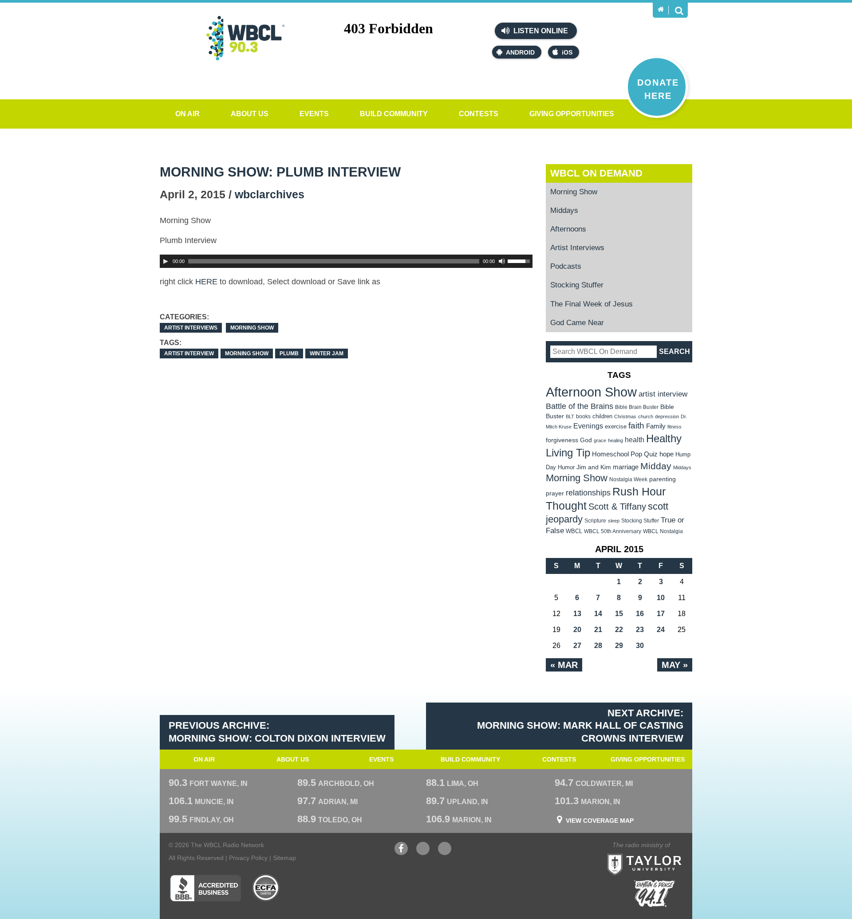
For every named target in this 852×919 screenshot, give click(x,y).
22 (619, 629)
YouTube (423, 853)
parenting (662, 479)
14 (598, 613)
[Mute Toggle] (501, 261)
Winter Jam (326, 353)
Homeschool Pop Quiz (625, 454)
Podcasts (565, 266)
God (586, 440)
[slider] (520, 260)
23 (640, 629)
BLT (570, 416)
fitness (674, 426)
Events (314, 114)
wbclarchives (269, 194)
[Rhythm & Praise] (654, 893)
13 (577, 613)
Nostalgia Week (628, 479)
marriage (626, 467)
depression (667, 416)
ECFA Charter (266, 888)
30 (640, 645)
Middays (564, 210)
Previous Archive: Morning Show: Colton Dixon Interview (277, 732)
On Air (187, 114)
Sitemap (284, 857)
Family (656, 426)
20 (577, 629)
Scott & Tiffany (617, 506)
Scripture (595, 520)
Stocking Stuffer (577, 285)
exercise (616, 426)
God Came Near (577, 322)
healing (615, 440)
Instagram (444, 853)
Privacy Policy (248, 857)
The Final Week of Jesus (591, 304)
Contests (478, 114)
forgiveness (562, 440)
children (602, 416)
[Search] (679, 10)
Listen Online (540, 31)
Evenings (588, 426)
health (634, 440)
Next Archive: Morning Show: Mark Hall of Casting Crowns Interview (580, 725)
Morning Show (252, 328)
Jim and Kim (593, 467)
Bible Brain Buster (637, 407)
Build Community (394, 114)
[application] (346, 261)
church (645, 416)
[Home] (661, 9)
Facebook (401, 853)
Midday (655, 466)
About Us (249, 114)
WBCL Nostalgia (663, 531)
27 (577, 645)
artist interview (189, 353)
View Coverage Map (600, 820)
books (583, 416)
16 (640, 613)
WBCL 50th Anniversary (612, 531)
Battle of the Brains (579, 406)
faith (636, 425)
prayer (555, 493)
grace (600, 440)
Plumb (289, 353)
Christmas (625, 416)
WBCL (574, 531)
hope (666, 454)
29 (619, 645)
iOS (567, 52)
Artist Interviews (190, 328)
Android (520, 52)
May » (675, 665)
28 (598, 645)
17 (661, 613)
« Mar (564, 665)
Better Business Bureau (205, 888)
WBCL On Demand (596, 173)
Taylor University (660, 853)
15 (619, 613)
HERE (206, 281)
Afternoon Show (591, 392)
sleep (613, 520)
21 (598, 629)
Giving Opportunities (571, 114)
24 (661, 629)
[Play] (165, 261)
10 (661, 597)
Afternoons (568, 229)
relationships (588, 492)
